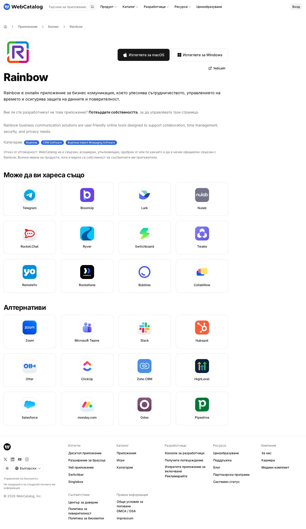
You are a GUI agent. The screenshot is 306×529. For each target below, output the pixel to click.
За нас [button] (266, 453)
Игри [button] (120, 460)
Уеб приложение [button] (81, 467)
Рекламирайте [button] (176, 476)
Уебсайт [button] (219, 68)
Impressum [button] (125, 518)
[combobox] (28, 468)
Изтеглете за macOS (146, 55)
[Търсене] (92, 6)
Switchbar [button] (76, 474)
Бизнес (53, 26)
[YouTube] (20, 459)
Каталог (129, 7)
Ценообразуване (209, 7)
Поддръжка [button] (222, 460)
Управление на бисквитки (21, 478)
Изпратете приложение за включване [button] (185, 469)
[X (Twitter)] (5, 459)
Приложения (27, 26)
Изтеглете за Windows (202, 55)
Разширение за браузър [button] (87, 460)
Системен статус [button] (226, 482)
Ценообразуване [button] (226, 453)
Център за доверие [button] (83, 502)
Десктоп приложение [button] (84, 453)
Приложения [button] (126, 453)
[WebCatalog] (7, 446)
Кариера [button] (268, 460)
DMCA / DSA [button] (126, 511)
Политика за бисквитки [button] (86, 518)
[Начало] (23, 6)
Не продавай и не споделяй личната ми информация (29, 486)
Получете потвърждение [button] (184, 460)
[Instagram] (27, 459)
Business (31, 142)
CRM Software (52, 142)
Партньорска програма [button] (231, 474)
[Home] (5, 26)
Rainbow (76, 26)
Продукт (107, 7)
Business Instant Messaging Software (91, 142)
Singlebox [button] (75, 482)
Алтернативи (25, 307)
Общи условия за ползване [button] (130, 504)
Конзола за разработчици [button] (184, 453)
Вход (296, 7)
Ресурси (181, 7)
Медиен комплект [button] (275, 467)
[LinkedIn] (12, 459)
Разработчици (155, 7)
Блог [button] (216, 467)
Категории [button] (125, 467)
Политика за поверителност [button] (79, 511)
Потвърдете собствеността (113, 112)
